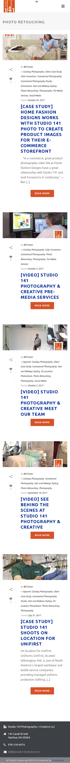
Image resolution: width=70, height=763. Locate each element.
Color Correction (28, 76)
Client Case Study (53, 72)
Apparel (27, 362)
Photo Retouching (29, 91)
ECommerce (26, 86)
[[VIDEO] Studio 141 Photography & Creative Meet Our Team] (35, 337)
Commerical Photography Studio (36, 81)
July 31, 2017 (34, 615)
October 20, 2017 (36, 100)
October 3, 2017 (35, 269)
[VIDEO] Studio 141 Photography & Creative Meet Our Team (40, 403)
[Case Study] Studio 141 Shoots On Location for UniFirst (38, 632)
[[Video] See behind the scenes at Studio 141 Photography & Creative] (35, 454)
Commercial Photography (49, 76)
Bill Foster (28, 67)
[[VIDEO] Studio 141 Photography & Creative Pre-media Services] (35, 225)
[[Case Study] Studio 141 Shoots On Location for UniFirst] (35, 567)
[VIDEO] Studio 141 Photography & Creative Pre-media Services (40, 286)
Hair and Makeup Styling (45, 86)
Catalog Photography (33, 72)
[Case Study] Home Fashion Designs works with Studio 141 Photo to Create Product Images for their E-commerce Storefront (42, 129)
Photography (45, 91)
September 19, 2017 (37, 493)
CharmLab (58, 760)
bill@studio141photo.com (24, 751)
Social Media (35, 95)
